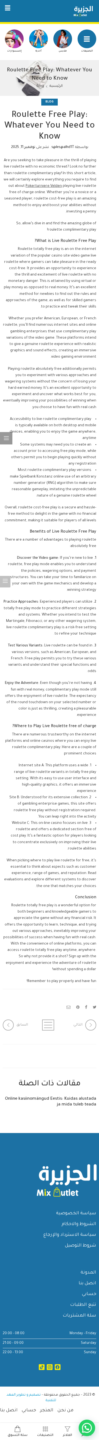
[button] (7, 8)
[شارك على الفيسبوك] (86, 1008)
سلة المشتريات (79, 1315)
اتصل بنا (87, 1283)
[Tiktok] (42, 1367)
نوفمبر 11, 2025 (23, 147)
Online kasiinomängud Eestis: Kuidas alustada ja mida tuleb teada (50, 1102)
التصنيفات (87, 51)
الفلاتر (67, 1435)
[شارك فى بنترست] (77, 1008)
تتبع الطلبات (83, 1305)
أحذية (38, 51)
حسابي (89, 1294)
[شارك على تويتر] (94, 1008)
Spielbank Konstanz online (42, 477)
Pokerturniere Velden (44, 186)
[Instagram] (50, 1367)
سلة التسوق (18, 1435)
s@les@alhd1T (62, 147)
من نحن (65, 1410)
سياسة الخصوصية (76, 1213)
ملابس (63, 51)
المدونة (88, 1272)
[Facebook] (58, 1367)
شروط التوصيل (80, 1245)
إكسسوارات (14, 51)
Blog (40, 86)
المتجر (46, 1410)
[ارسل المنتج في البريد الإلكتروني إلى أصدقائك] (69, 1008)
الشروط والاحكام (79, 1224)
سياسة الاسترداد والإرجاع (69, 1235)
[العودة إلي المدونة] (49, 1025)
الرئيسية (56, 86)
